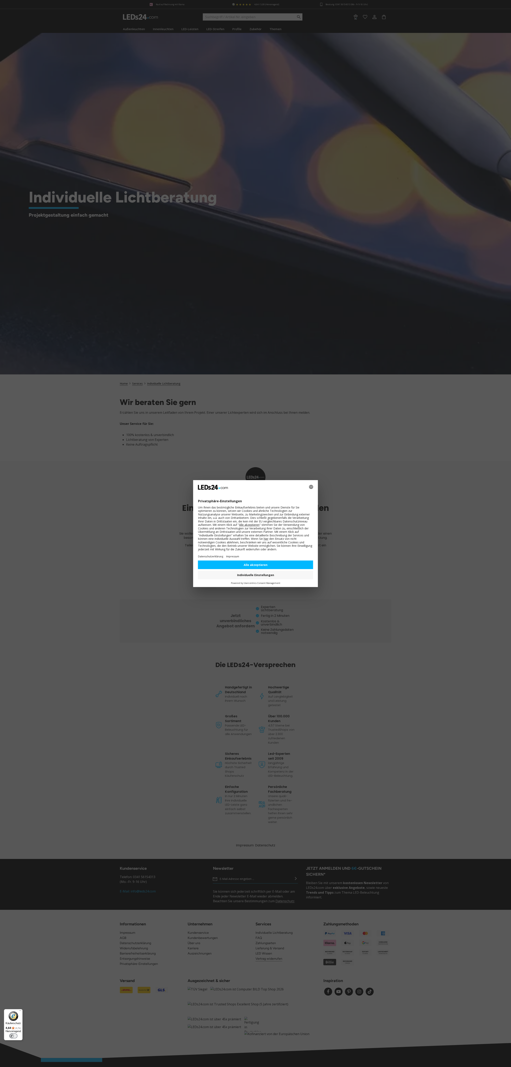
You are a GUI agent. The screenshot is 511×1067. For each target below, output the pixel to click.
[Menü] (20, 1011)
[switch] (13, 1035)
